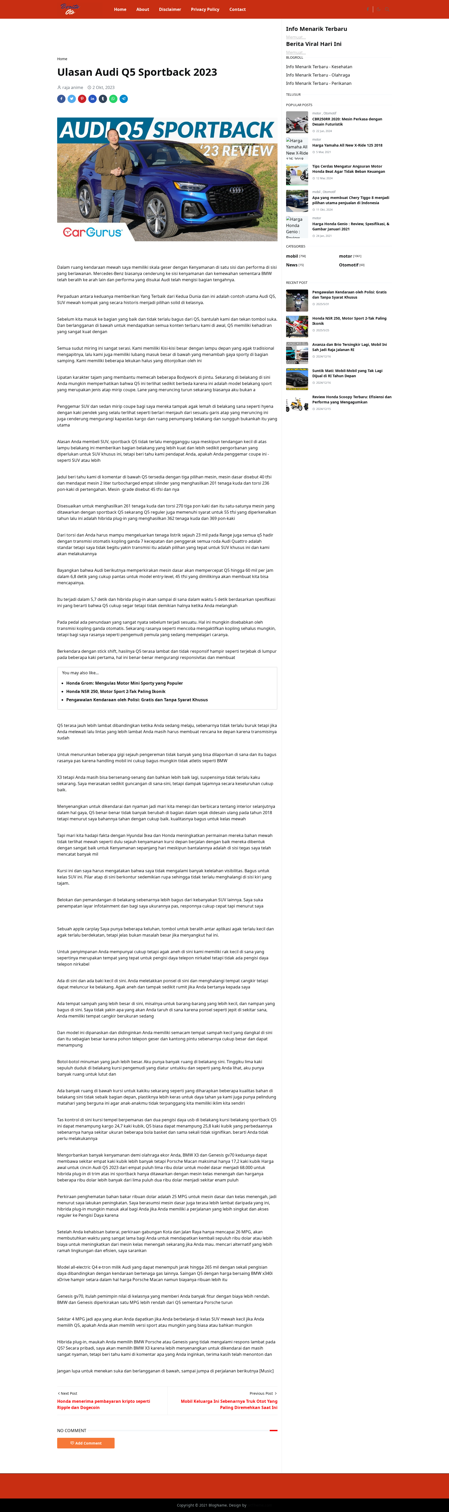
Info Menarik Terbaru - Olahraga (318, 75)
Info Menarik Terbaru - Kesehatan (319, 67)
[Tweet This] (72, 99)
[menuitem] (120, 9)
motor (317, 113)
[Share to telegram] (124, 99)
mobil (316, 192)
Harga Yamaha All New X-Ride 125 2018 (347, 145)
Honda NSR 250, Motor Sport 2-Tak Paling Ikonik (116, 691)
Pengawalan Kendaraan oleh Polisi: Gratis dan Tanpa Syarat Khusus (137, 700)
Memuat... (296, 37)
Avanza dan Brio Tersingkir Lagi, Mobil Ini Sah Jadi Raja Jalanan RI (349, 347)
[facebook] (368, 9)
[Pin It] (82, 99)
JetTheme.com (259, 1505)
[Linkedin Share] (92, 99)
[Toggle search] (387, 9)
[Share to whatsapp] (113, 99)
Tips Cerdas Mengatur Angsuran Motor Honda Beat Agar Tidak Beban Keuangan (348, 169)
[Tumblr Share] (103, 99)
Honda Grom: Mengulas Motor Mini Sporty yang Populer (124, 683)
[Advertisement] (151, 37)
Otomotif (329, 113)
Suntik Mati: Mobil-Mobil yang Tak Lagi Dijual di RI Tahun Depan (347, 373)
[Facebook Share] (61, 99)
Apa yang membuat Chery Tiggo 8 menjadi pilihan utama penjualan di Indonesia (350, 200)
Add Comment (88, 1443)
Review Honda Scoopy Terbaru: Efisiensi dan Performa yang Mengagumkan (352, 399)
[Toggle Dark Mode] (378, 9)
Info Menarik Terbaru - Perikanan (319, 83)
